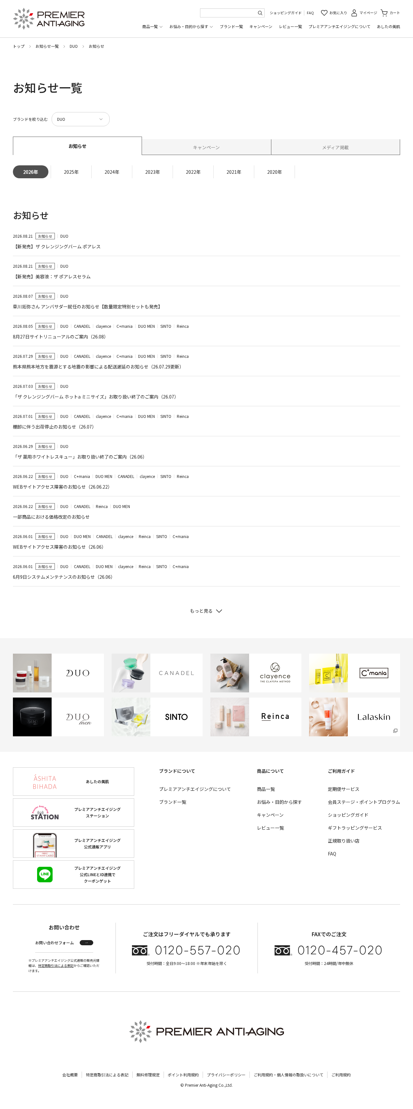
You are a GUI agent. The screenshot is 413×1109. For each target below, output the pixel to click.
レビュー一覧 (290, 26)
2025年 (71, 172)
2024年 (112, 172)
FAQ (310, 12)
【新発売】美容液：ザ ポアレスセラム (52, 276)
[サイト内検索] (260, 13)
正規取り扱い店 (343, 840)
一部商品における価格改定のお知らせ (51, 516)
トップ (19, 46)
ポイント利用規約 (183, 1074)
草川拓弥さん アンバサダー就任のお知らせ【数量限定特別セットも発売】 (88, 306)
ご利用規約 (341, 1074)
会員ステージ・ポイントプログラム (364, 802)
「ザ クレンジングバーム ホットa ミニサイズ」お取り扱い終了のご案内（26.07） (96, 396)
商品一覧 (150, 26)
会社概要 (70, 1074)
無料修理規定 (148, 1074)
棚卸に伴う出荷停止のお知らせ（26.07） (54, 426)
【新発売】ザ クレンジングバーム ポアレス (57, 246)
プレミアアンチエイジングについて (339, 26)
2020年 (274, 172)
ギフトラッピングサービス (355, 827)
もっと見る (201, 610)
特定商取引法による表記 (56, 965)
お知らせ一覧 (47, 46)
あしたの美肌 (388, 26)
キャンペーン (260, 26)
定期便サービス (343, 789)
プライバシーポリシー (226, 1074)
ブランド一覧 (231, 26)
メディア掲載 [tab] (335, 147)
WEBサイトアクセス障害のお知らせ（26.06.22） (62, 486)
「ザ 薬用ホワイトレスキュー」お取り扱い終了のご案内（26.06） (80, 456)
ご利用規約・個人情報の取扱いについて (288, 1074)
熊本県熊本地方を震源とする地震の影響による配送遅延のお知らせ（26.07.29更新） (98, 366)
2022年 (193, 172)
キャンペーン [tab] (206, 147)
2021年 (234, 172)
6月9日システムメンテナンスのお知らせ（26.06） (64, 577)
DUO (74, 46)
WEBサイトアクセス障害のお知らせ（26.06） (59, 547)
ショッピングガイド (286, 12)
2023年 (152, 172)
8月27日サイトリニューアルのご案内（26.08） (60, 336)
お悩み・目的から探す (188, 26)
